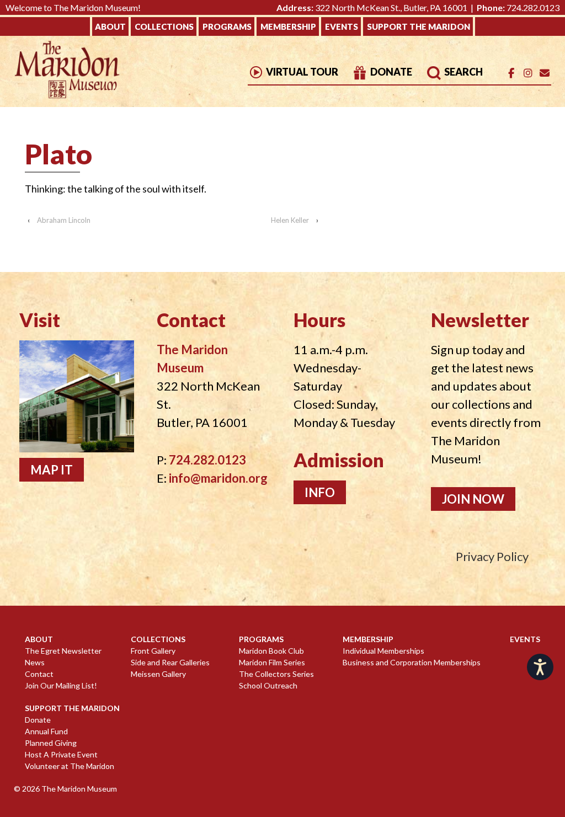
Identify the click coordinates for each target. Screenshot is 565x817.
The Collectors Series (276, 674)
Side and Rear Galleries (170, 662)
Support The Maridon (418, 26)
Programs (227, 26)
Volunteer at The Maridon (69, 766)
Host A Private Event (61, 754)
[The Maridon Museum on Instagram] (528, 73)
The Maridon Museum (78, 788)
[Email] (544, 73)
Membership (288, 26)
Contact (39, 674)
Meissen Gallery (158, 674)
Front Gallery (153, 650)
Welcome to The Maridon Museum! (73, 7)
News (35, 662)
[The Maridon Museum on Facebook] (511, 73)
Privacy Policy (492, 556)
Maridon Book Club (271, 650)
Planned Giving (51, 742)
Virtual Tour (301, 72)
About (110, 26)
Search (463, 72)
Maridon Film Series (272, 662)
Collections (164, 26)
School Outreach (268, 685)
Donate (390, 72)
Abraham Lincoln (63, 220)
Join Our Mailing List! (61, 685)
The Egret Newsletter (63, 650)
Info (320, 492)
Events (341, 26)
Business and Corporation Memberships (412, 662)
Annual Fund (46, 731)
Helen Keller (290, 220)
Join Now (473, 499)
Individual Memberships (383, 650)
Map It (51, 469)
